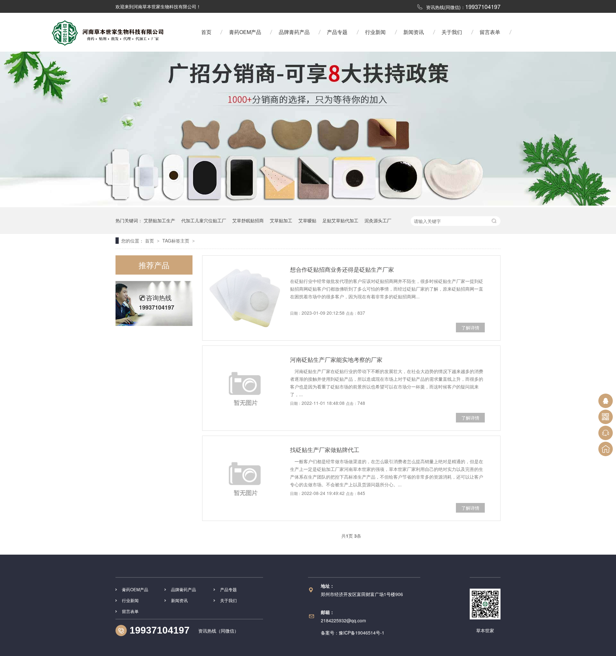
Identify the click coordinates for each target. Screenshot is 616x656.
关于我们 (451, 32)
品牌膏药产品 (294, 32)
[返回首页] (605, 449)
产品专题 (337, 32)
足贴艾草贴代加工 (340, 220)
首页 (206, 32)
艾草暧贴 (307, 220)
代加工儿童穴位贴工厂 (203, 220)
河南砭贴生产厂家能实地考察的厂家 (336, 359)
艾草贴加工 (281, 220)
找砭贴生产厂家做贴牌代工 (324, 449)
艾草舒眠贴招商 (248, 220)
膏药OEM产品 (245, 32)
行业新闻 (375, 32)
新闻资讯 (413, 32)
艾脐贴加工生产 (159, 220)
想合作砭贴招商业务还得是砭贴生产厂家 (342, 269)
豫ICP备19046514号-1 (361, 632)
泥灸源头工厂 (377, 220)
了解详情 (470, 327)
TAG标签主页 (175, 240)
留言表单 (490, 32)
